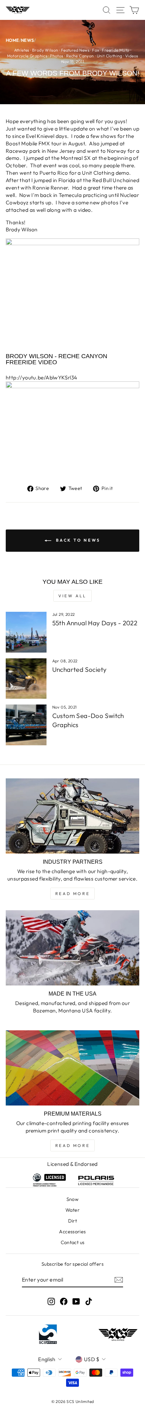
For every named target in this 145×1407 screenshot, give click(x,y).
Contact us (73, 1242)
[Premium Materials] (72, 1068)
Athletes (21, 50)
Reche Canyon (80, 55)
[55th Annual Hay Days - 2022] (26, 632)
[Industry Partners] (72, 816)
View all (72, 595)
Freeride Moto (115, 50)
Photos (56, 55)
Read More (72, 893)
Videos (131, 55)
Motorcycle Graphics (27, 55)
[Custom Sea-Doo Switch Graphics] (26, 725)
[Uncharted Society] (26, 678)
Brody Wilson (45, 50)
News (27, 40)
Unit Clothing (109, 55)
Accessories (72, 1232)
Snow (72, 1199)
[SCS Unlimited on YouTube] (76, 1301)
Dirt (72, 1221)
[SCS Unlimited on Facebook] (63, 1301)
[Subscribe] (118, 1280)
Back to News (77, 540)
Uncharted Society (79, 669)
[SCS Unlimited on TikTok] (88, 1301)
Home (12, 40)
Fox (95, 50)
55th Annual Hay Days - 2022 (95, 623)
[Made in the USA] (72, 947)
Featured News (75, 50)
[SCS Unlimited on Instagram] (51, 1301)
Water (72, 1210)
